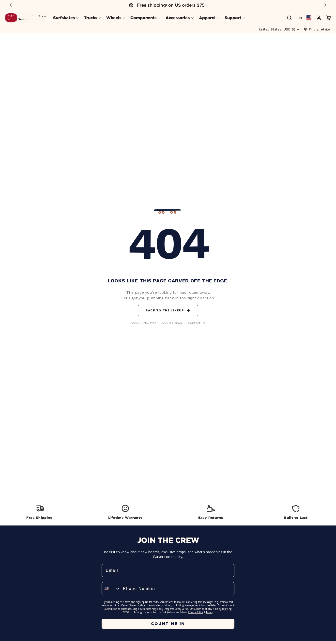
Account (318, 17)
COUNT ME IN (168, 623)
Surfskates (64, 17)
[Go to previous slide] (10, 5)
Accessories (178, 17)
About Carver (172, 323)
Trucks (90, 17)
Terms (209, 612)
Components (143, 17)
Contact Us (196, 323)
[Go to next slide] (325, 5)
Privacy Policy (195, 612)
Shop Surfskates (143, 323)
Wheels (113, 17)
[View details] (40, 511)
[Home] (26, 18)
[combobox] (111, 588)
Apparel (207, 17)
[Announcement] (168, 5)
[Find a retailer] (317, 29)
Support (233, 17)
